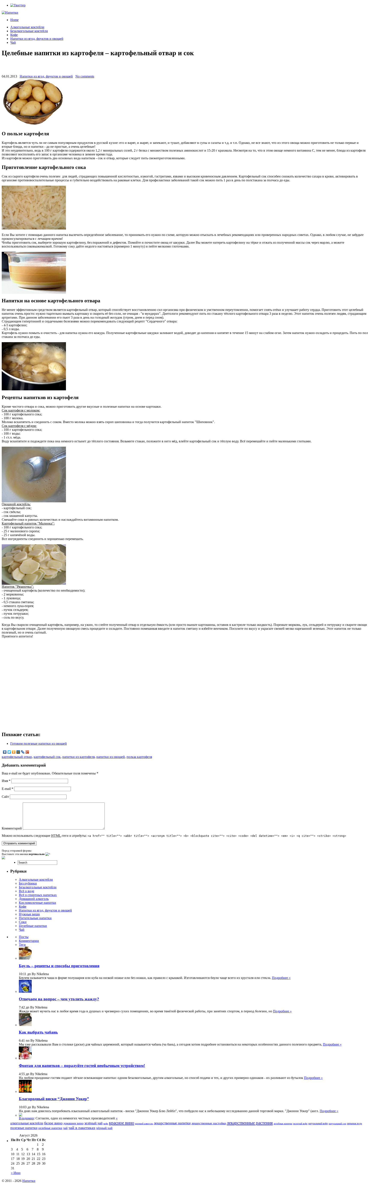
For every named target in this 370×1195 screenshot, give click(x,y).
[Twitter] (9, 752)
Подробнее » (281, 978)
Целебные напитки (33, 926)
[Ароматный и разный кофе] (20, 1115)
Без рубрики (28, 883)
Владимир (26, 1118)
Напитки (28, 1181)
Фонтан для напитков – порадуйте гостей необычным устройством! (82, 1065)
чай (65, 1128)
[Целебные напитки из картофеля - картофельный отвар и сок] (34, 228)
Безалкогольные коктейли (29, 31)
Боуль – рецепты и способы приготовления (59, 966)
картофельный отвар (17, 757)
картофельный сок (47, 757)
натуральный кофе (318, 1123)
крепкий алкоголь (144, 1123)
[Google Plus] (27, 752)
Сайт (5, 796)
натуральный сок (337, 1123)
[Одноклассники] (14, 752)
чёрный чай (104, 1128)
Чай (13, 42)
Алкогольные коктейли (27, 27)
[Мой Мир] (18, 752)
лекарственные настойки (208, 1123)
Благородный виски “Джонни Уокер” (54, 1099)
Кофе (14, 35)
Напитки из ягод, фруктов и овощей (36, 38)
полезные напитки (23, 1128)
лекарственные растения (250, 1122)
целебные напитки (50, 1128)
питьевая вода (354, 1123)
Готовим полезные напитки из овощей (38, 743)
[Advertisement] (185, 68)
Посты (23, 937)
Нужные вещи (29, 914)
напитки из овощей (110, 757)
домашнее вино (73, 1123)
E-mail (7, 789)
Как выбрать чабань (38, 1032)
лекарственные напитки (172, 1123)
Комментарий (12, 828)
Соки (23, 922)
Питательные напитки (35, 918)
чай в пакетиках (82, 1128)
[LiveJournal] (23, 752)
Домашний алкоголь (34, 899)
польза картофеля (139, 757)
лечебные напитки (283, 1123)
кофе (105, 1123)
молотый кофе (300, 1123)
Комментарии (29, 941)
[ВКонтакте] (5, 752)
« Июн (16, 1173)
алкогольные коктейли (26, 1123)
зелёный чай (93, 1123)
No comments (84, 76)
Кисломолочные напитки (37, 902)
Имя (6, 781)
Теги (22, 944)
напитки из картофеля (78, 757)
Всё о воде (26, 891)
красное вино (121, 1122)
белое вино (53, 1123)
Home (14, 20)
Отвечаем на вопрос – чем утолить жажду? (59, 999)
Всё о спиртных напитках (38, 895)
